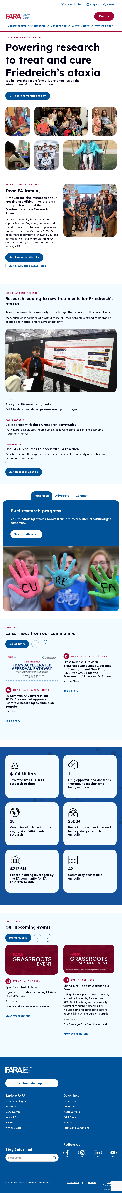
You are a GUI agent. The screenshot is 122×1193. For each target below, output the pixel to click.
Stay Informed (18, 1149)
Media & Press (71, 1112)
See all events (18, 937)
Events (9, 1122)
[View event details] (31, 960)
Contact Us (69, 1101)
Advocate (62, 495)
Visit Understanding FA (24, 257)
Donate (104, 16)
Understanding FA (18, 25)
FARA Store (69, 1117)
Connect (82, 495)
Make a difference (26, 534)
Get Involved (59, 25)
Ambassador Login (31, 1083)
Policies (67, 1122)
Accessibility (73, 1182)
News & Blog (12, 1117)
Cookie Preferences (108, 1183)
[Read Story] (31, 668)
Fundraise (41, 495)
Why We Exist (103, 25)
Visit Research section (23, 471)
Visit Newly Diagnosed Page (27, 265)
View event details (17, 1016)
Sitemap (92, 1182)
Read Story (12, 720)
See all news (17, 644)
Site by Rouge (110, 1189)
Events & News (80, 25)
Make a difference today (29, 95)
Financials (69, 1106)
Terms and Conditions (76, 1128)
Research (40, 25)
